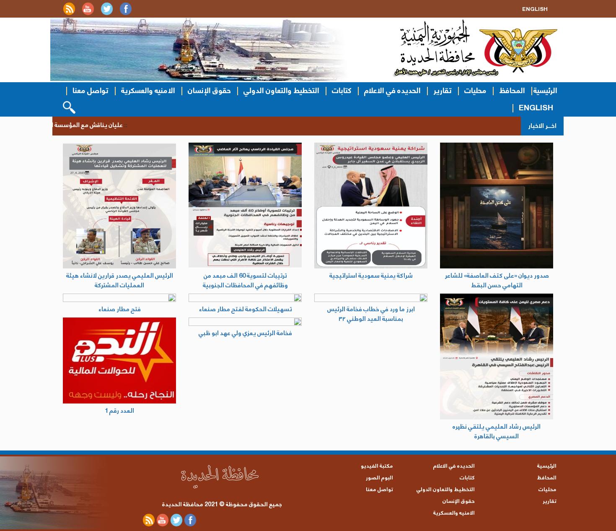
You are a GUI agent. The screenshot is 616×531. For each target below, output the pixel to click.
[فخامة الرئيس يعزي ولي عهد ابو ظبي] (245, 322)
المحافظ (512, 91)
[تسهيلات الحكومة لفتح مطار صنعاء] (245, 298)
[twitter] (107, 13)
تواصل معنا (90, 91)
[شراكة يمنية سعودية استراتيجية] (370, 205)
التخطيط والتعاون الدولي (281, 91)
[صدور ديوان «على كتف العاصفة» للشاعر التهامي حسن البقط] (496, 205)
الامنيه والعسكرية (148, 91)
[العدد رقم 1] (119, 361)
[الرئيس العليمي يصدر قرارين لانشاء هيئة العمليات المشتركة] (119, 205)
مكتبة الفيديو (377, 466)
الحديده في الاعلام (392, 91)
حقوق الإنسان (209, 91)
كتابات (342, 91)
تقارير (442, 91)
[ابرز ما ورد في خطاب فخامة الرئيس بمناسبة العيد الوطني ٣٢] (370, 298)
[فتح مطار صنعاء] (119, 298)
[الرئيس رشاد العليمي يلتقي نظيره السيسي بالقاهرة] (496, 356)
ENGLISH (536, 108)
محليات (475, 91)
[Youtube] (88, 13)
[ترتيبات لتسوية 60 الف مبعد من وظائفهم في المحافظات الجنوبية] (245, 205)
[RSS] (69, 13)
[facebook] (125, 13)
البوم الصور (379, 478)
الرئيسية (545, 91)
